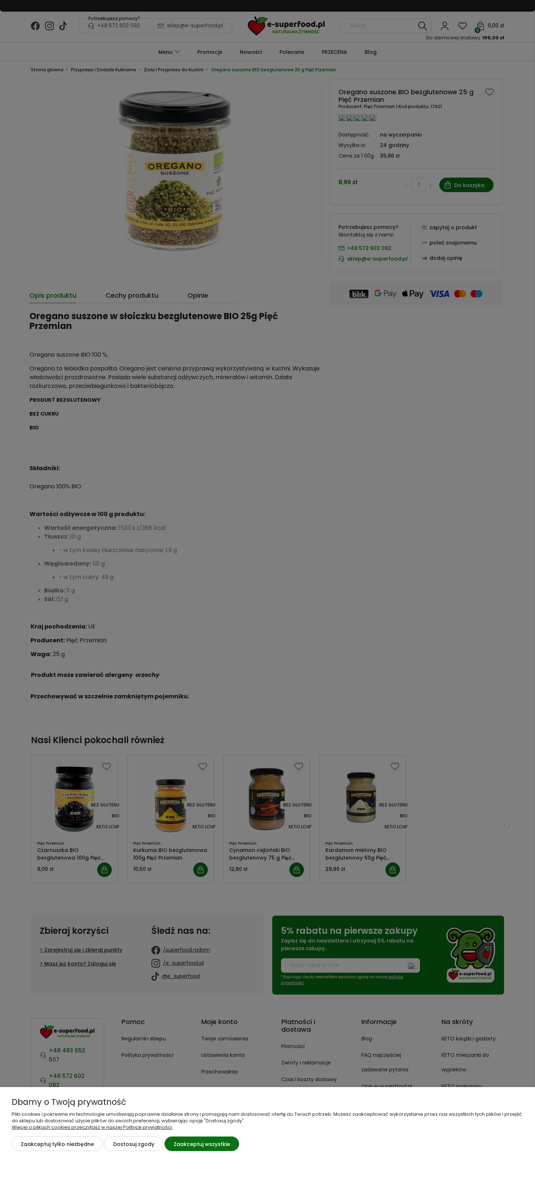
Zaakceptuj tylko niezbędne (57, 1144)
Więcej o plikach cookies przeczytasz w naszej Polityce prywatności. (92, 1127)
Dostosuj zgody (133, 1144)
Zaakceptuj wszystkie (202, 1144)
